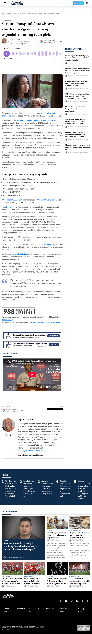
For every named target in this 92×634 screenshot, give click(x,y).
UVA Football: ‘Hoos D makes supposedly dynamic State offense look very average (12, 582)
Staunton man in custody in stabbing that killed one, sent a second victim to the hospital (20, 546)
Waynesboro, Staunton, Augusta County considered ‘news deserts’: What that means (79, 538)
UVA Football (7, 576)
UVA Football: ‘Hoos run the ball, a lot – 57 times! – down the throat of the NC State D (34, 582)
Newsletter (50, 609)
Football (51, 576)
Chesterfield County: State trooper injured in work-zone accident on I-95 (76, 109)
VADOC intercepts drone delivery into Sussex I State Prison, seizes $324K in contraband (77, 96)
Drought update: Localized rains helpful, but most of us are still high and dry (77, 71)
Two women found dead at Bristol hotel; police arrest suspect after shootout (75, 122)
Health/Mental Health (54, 409)
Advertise (21, 609)
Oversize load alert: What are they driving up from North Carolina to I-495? (76, 83)
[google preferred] (47, 41)
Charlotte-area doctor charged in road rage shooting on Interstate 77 (77, 147)
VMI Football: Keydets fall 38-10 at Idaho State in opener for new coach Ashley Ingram (57, 582)
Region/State (7, 20)
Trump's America (76, 530)
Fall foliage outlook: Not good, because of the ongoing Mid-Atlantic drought (77, 58)
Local (7, 540)
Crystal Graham (26, 419)
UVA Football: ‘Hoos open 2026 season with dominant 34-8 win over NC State (79, 582)
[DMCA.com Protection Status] (83, 628)
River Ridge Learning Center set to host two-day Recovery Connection (56, 536)
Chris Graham (72, 63)
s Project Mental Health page (46, 322)
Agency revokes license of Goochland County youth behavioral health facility (75, 134)
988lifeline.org (7, 320)
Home (3, 14)
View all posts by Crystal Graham (30, 455)
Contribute (78, 3)
